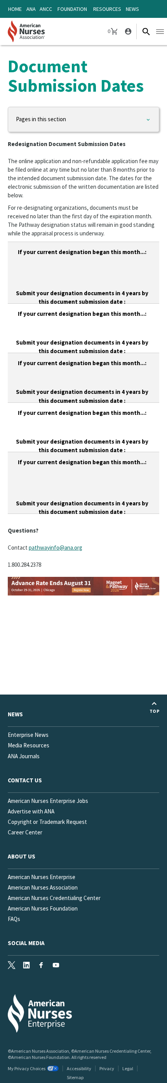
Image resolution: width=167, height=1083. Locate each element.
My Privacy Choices (26, 1068)
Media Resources (28, 745)
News (132, 8)
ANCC (46, 8)
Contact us (25, 780)
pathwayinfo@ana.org (55, 547)
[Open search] (146, 31)
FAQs (14, 919)
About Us (21, 856)
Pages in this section (41, 119)
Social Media (26, 943)
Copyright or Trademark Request (47, 821)
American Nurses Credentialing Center (54, 898)
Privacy (106, 1068)
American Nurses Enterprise (41, 877)
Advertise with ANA (31, 811)
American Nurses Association (43, 887)
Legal (127, 1068)
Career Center (25, 832)
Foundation (72, 8)
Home (15, 8)
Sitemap (75, 1077)
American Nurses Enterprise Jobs (48, 800)
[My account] (127, 31)
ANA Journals (24, 756)
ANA (31, 8)
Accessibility (79, 1068)
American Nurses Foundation (43, 908)
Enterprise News (28, 734)
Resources (107, 8)
